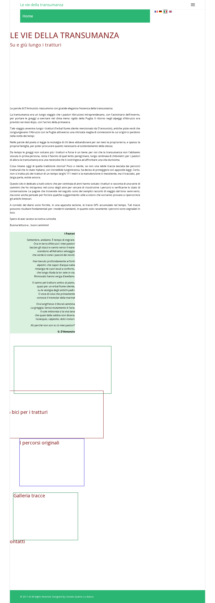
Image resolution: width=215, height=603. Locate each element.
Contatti (16, 541)
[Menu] (193, 4)
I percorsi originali (39, 442)
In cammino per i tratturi (41, 367)
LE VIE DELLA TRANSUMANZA (64, 35)
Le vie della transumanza (41, 5)
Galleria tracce (29, 495)
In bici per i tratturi (27, 412)
